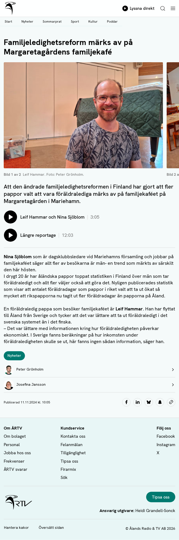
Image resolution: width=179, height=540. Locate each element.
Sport (75, 21)
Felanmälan (72, 444)
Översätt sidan (51, 527)
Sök (64, 477)
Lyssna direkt (142, 8)
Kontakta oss (73, 436)
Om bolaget (15, 436)
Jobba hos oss (17, 452)
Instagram (166, 444)
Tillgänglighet (73, 452)
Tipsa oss (69, 461)
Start (8, 21)
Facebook (166, 436)
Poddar (112, 21)
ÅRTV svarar (15, 469)
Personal (12, 444)
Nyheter (27, 21)
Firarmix (68, 469)
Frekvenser (14, 461)
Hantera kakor (16, 527)
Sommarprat (52, 21)
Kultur (93, 21)
